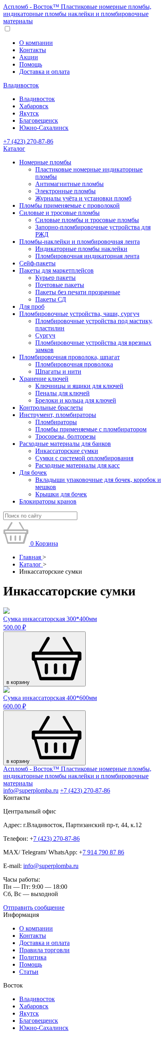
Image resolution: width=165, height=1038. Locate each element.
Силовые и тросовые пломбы (59, 212)
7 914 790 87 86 (103, 852)
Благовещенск (38, 120)
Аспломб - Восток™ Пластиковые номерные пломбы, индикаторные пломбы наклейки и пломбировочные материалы (77, 13)
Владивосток (21, 85)
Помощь (30, 64)
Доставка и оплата (44, 71)
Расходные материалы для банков (65, 443)
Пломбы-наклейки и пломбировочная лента (79, 241)
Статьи (28, 971)
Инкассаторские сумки (66, 450)
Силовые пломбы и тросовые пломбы (87, 220)
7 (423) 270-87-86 (56, 838)
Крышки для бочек (61, 494)
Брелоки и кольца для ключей (75, 400)
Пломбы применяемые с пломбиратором (91, 429)
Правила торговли (44, 950)
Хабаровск (33, 106)
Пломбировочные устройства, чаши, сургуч (79, 313)
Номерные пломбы (45, 162)
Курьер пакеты (55, 277)
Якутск (29, 113)
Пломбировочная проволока (74, 364)
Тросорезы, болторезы (65, 436)
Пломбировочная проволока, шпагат (69, 357)
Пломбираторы (56, 422)
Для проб (31, 306)
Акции (28, 57)
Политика (32, 957)
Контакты (32, 50)
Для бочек (33, 472)
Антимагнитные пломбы (69, 183)
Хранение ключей (43, 378)
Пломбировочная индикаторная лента (87, 256)
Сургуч (45, 335)
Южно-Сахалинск (43, 127)
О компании (36, 42)
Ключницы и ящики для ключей (79, 385)
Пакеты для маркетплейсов (56, 270)
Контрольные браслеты (51, 407)
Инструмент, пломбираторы (57, 414)
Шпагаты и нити (58, 371)
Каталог (14, 148)
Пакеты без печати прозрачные (77, 292)
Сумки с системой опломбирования (84, 458)
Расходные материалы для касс (77, 465)
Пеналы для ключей (62, 393)
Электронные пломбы (65, 191)
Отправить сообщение (33, 907)
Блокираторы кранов (47, 501)
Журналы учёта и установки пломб (83, 198)
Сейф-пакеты (37, 263)
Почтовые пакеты (59, 284)
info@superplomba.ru (30, 790)
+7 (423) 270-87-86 (28, 141)
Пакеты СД (50, 299)
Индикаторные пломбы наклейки (81, 248)
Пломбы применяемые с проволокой (69, 205)
